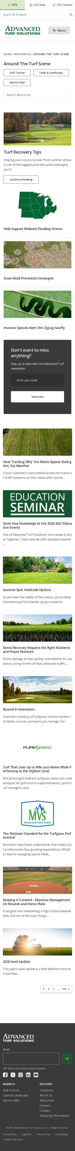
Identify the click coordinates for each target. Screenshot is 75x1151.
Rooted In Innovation (18, 709)
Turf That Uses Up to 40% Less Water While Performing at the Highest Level (37, 769)
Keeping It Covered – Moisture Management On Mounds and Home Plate (36, 902)
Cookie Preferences (13, 1139)
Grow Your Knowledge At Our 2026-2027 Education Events (37, 525)
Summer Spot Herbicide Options (27, 590)
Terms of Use (43, 1134)
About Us (46, 1095)
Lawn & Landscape (51, 72)
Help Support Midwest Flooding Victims (33, 229)
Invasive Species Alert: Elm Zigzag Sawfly (34, 328)
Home (8, 54)
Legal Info (27, 1134)
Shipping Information (54, 1116)
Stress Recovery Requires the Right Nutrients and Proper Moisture (36, 649)
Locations (46, 1090)
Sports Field (17, 82)
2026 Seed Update (16, 961)
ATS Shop (39, 5)
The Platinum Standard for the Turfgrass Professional (37, 835)
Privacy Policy (10, 1134)
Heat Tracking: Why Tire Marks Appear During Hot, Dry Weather (37, 464)
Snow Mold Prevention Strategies (29, 278)
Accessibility (61, 1134)
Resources (22, 54)
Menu (61, 30)
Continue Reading (21, 179)
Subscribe (37, 396)
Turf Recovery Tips (22, 152)
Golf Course (17, 72)
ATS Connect (64, 5)
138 (64, 989)
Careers (45, 1105)
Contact (45, 1111)
